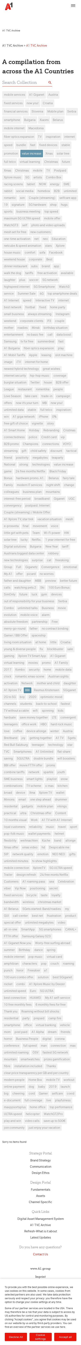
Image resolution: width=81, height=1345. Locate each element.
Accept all (65, 1337)
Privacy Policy (12, 17)
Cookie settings (40, 1336)
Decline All (16, 1337)
